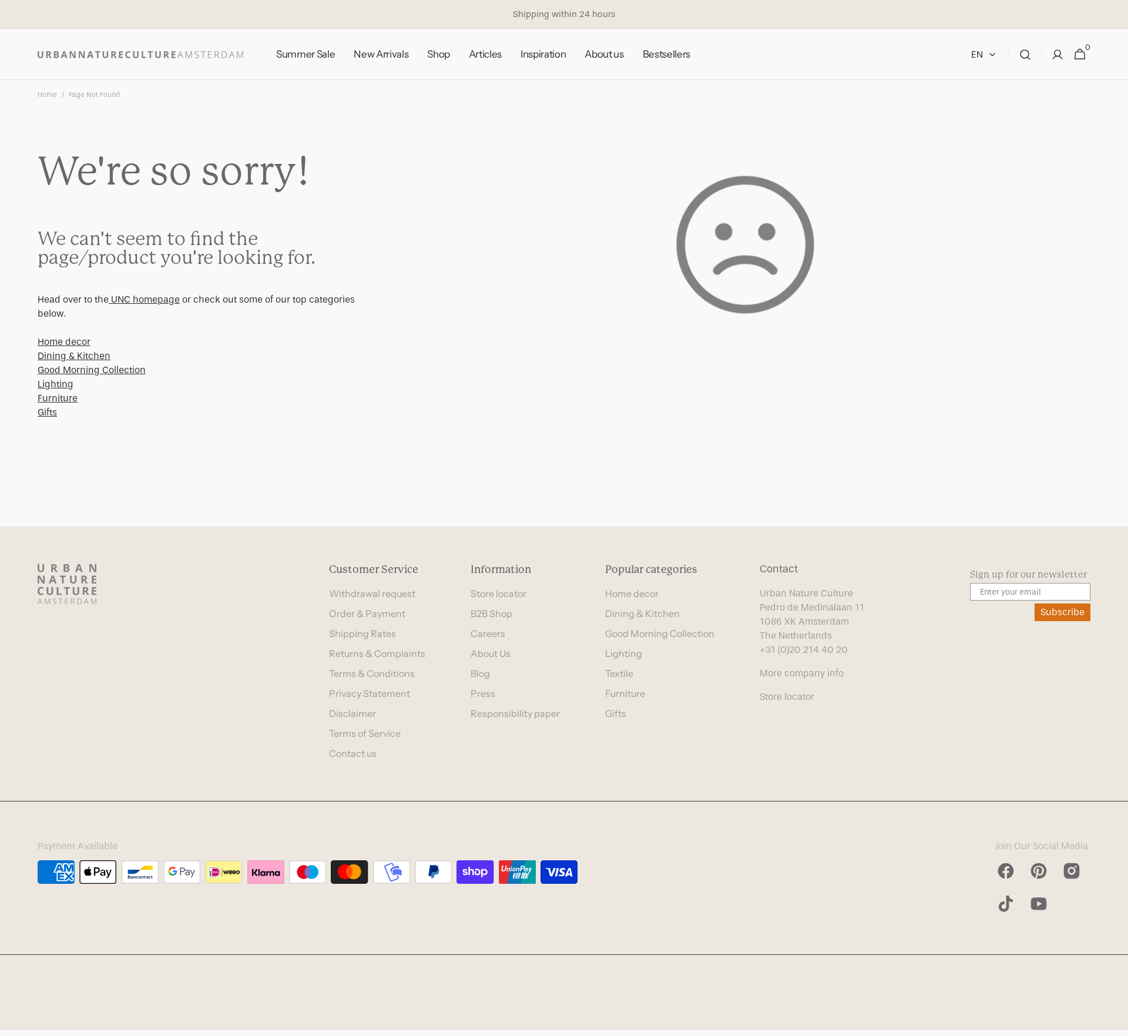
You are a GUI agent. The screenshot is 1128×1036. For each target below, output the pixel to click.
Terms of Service (365, 733)
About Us (491, 653)
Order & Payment (367, 613)
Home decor (64, 341)
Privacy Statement (369, 693)
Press (483, 693)
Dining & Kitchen (74, 355)
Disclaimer (352, 713)
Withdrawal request (372, 593)
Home (47, 94)
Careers (488, 633)
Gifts (47, 412)
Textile (619, 673)
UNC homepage (144, 299)
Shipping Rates (362, 633)
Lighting (55, 384)
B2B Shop (491, 613)
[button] (1025, 54)
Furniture (58, 398)
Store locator (498, 593)
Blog (480, 673)
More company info (802, 673)
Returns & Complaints (377, 653)
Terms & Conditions (372, 673)
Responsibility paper (515, 713)
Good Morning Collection (92, 369)
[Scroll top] (1113, 1021)
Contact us (353, 753)
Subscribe (1062, 612)
